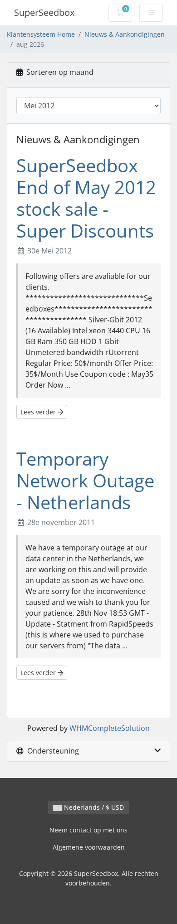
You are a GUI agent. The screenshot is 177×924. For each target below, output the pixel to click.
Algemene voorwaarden (89, 847)
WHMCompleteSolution (109, 728)
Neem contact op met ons (88, 830)
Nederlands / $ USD (93, 807)
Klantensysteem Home (41, 34)
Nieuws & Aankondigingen (124, 34)
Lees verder (39, 412)
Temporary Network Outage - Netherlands (85, 480)
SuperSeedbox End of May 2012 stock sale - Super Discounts (86, 198)
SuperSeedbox (44, 12)
